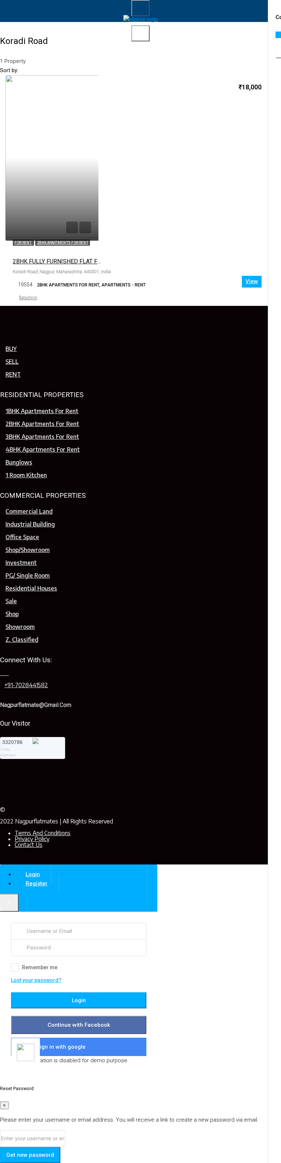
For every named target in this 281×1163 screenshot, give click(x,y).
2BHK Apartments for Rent (62, 243)
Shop (12, 614)
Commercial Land (29, 511)
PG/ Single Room (27, 575)
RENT (13, 374)
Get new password (30, 1155)
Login (79, 1000)
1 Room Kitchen (26, 475)
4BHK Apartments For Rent (42, 449)
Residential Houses (31, 588)
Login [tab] (33, 874)
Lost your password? (36, 980)
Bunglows (18, 462)
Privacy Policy (32, 838)
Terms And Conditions (43, 833)
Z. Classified (21, 639)
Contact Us (28, 844)
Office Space (22, 537)
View (252, 281)
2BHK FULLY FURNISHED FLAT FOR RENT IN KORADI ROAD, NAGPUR (102, 261)
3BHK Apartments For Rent (42, 436)
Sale (11, 601)
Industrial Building (30, 524)
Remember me (39, 967)
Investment (21, 562)
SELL (12, 361)
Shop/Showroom (27, 549)
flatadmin (28, 297)
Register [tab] (37, 883)
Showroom (20, 626)
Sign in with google (61, 1047)
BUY (11, 348)
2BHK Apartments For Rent (42, 423)
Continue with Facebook (79, 1025)
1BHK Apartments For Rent (41, 411)
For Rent (23, 243)
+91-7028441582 (26, 685)
